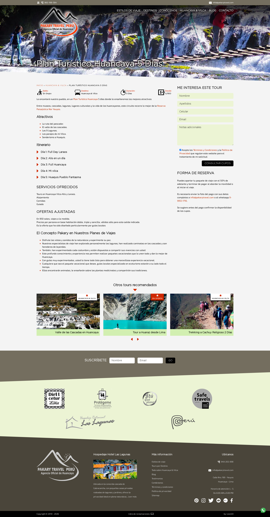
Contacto (226, 10)
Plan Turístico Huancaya (85, 99)
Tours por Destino (160, 466)
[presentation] (132, 339)
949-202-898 (227, 461)
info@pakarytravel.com (222, 2)
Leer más (132, 496)
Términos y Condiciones (205, 150)
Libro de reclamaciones (139, 514)
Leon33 (230, 514)
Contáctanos (157, 483)
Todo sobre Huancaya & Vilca (165, 470)
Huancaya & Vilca (193, 10)
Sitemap (155, 495)
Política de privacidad (161, 491)
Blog (212, 10)
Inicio (40, 85)
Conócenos (168, 10)
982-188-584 (50, 2)
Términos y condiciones (162, 487)
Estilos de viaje (128, 10)
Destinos (150, 10)
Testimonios (157, 478)
